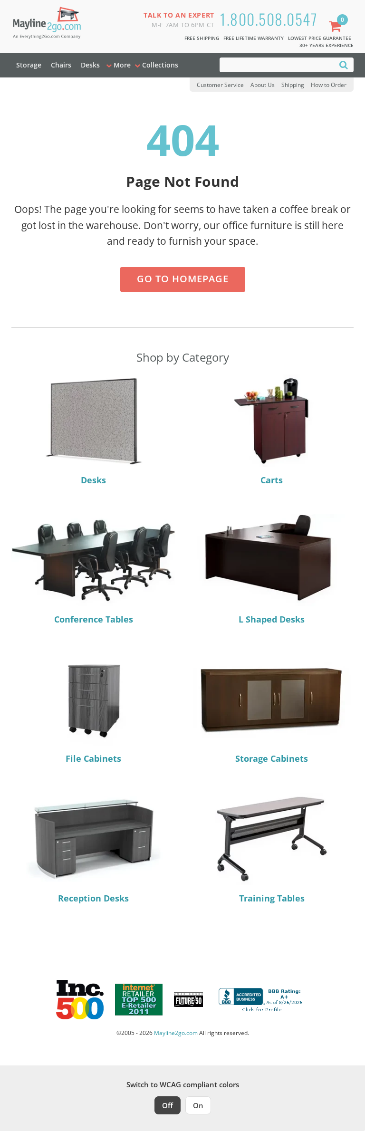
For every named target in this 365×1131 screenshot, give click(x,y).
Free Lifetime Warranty (253, 38)
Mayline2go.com (176, 1033)
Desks (90, 64)
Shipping (292, 85)
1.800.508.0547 (268, 19)
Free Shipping (201, 38)
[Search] (343, 64)
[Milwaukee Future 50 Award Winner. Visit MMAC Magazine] (188, 999)
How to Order (328, 85)
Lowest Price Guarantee (319, 38)
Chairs (61, 64)
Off (167, 1105)
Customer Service (220, 85)
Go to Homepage (183, 278)
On (198, 1105)
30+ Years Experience (326, 45)
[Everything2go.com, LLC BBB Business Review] (261, 998)
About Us (262, 85)
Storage (28, 64)
